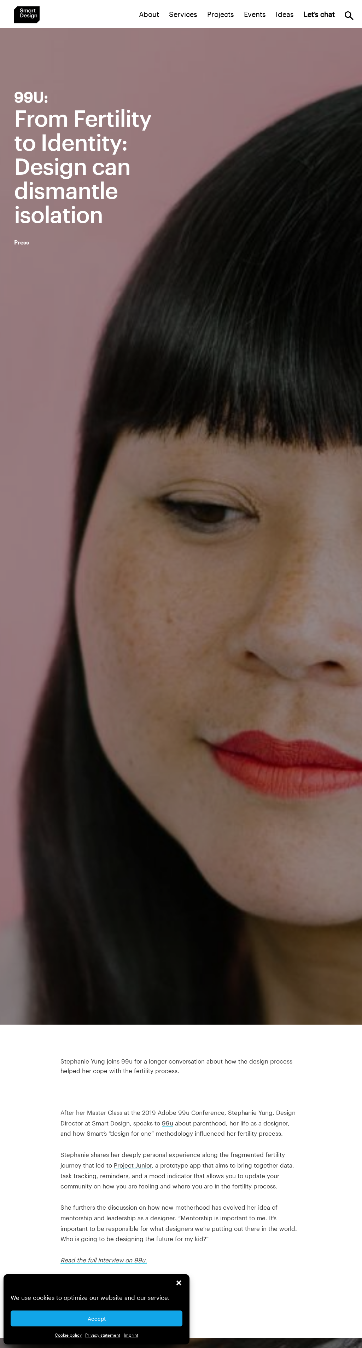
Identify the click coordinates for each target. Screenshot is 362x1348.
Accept (97, 1318)
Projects (220, 14)
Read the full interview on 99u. (103, 1259)
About (149, 14)
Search (349, 15)
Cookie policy (68, 1334)
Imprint (131, 1334)
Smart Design (27, 14)
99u (167, 1123)
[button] (178, 1282)
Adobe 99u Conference (191, 1112)
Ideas (285, 14)
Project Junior (133, 1165)
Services (183, 14)
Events (255, 14)
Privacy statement (102, 1334)
